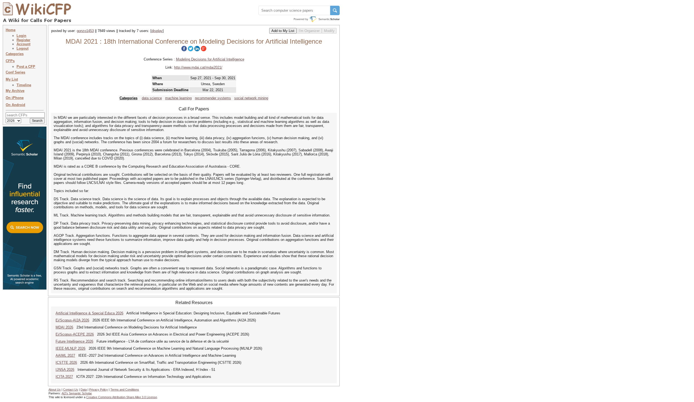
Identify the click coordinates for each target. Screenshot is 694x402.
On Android (15, 105)
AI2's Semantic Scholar (77, 393)
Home (10, 30)
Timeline (24, 85)
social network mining (251, 98)
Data (84, 389)
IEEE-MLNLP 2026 (70, 348)
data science (152, 98)
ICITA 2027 (64, 377)
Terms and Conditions (124, 389)
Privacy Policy (98, 389)
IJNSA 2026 (65, 370)
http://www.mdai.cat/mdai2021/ (198, 67)
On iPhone (15, 98)
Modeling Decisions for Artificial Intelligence (210, 59)
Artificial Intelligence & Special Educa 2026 (89, 313)
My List (12, 79)
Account (23, 44)
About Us (55, 389)
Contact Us (70, 389)
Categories (15, 54)
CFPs (10, 61)
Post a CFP (26, 67)
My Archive (15, 91)
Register (23, 40)
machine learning (178, 98)
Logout (22, 48)
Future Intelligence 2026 (74, 341)
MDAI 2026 (64, 327)
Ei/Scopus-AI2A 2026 (72, 320)
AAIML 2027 (65, 355)
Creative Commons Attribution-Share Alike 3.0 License (121, 397)
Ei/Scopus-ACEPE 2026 (75, 334)
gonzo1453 (85, 31)
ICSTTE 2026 (66, 362)
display (157, 31)
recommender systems (213, 98)
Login (21, 36)
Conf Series (15, 72)
